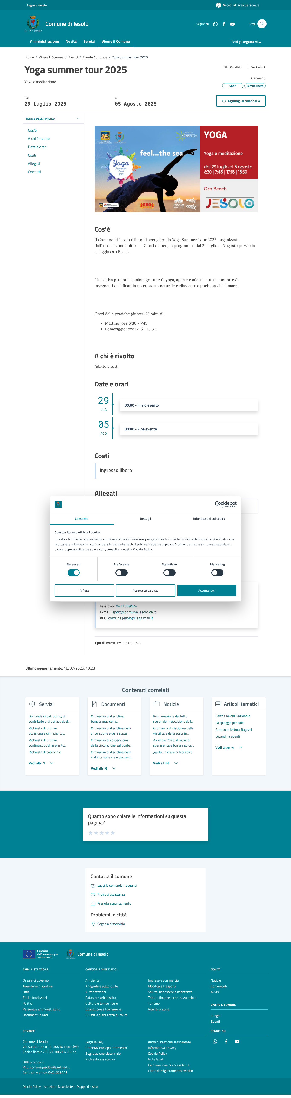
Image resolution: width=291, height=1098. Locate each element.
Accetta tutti (206, 590)
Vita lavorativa (158, 1009)
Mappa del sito (87, 1086)
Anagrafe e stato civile (101, 986)
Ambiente (92, 980)
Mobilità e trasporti (162, 986)
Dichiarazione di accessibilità (168, 1065)
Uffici (26, 991)
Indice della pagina (40, 118)
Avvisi (215, 991)
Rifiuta (84, 590)
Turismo (154, 1003)
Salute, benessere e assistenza (170, 991)
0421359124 (126, 606)
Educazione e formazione (103, 1009)
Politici (28, 1003)
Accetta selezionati (146, 590)
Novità (71, 41)
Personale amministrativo (41, 1009)
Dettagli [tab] (145, 518)
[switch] (121, 572)
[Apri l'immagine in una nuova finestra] (176, 170)
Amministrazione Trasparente (169, 1041)
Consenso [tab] (81, 518)
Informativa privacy (162, 1047)
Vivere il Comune (116, 41)
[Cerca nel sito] (262, 23)
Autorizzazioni (95, 991)
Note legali (156, 1059)
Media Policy (32, 1086)
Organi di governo (36, 980)
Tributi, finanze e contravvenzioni (172, 997)
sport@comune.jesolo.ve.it (134, 612)
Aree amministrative (38, 986)
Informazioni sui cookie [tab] (209, 518)
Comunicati (219, 986)
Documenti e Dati (35, 1014)
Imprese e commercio (163, 980)
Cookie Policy (157, 1053)
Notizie (216, 980)
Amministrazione (44, 41)
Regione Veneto (37, 5)
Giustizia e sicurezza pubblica (106, 1014)
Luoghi (215, 1015)
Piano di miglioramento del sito (170, 1070)
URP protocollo (33, 1062)
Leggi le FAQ (94, 1041)
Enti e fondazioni (35, 997)
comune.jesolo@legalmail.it (130, 618)
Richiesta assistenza (100, 1059)
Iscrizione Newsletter (58, 1086)
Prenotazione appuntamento (106, 1047)
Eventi (215, 1021)
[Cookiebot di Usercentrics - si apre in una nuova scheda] (218, 504)
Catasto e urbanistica (100, 997)
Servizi (89, 41)
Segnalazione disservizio (103, 1053)
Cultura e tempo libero (101, 1003)
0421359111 (57, 1072)
